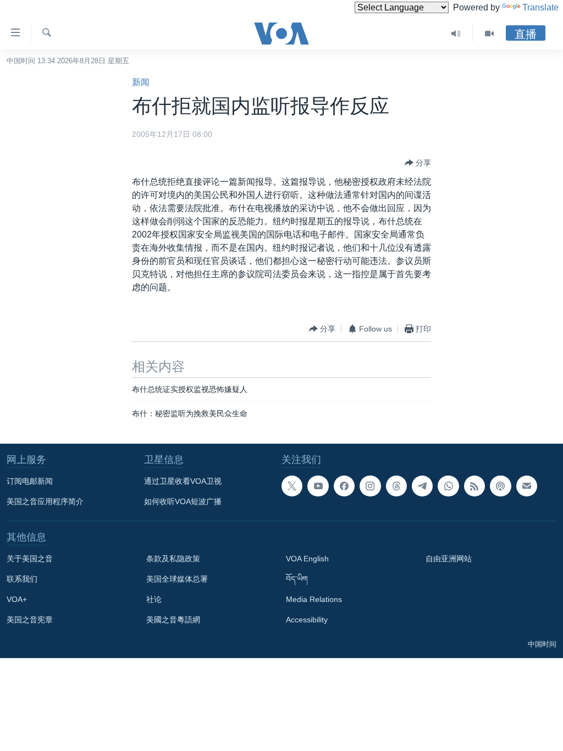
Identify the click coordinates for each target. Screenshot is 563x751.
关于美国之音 (30, 558)
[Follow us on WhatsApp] (448, 486)
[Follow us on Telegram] (422, 486)
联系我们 (22, 579)
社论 (154, 599)
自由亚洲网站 (449, 558)
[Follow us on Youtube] (317, 486)
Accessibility (307, 619)
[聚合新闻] (474, 486)
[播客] (500, 486)
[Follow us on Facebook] (344, 486)
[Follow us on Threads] (396, 486)
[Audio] (456, 33)
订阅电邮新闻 (30, 481)
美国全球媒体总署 (177, 579)
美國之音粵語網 (173, 619)
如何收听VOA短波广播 (183, 501)
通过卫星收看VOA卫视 (183, 481)
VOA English (307, 558)
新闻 (141, 82)
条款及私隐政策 (173, 558)
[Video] (489, 33)
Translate (540, 7)
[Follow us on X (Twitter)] (292, 486)
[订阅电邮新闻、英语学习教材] (526, 486)
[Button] (418, 162)
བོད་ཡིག (297, 579)
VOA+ (17, 599)
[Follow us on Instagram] (370, 486)
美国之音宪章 (30, 619)
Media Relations (314, 599)
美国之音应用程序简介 (45, 501)
